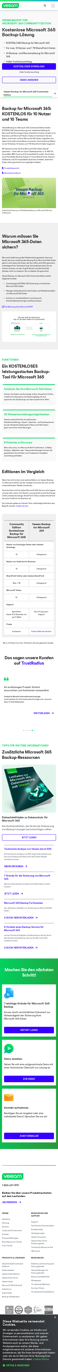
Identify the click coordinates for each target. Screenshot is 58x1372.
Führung (5, 1223)
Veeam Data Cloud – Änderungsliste (39, 1242)
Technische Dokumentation (42, 1225)
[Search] (45, 6)
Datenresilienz (8, 1270)
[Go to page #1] (24, 730)
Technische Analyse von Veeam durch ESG (28, 849)
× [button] (55, 1317)
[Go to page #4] (30, 730)
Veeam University (38, 1237)
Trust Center (7, 1245)
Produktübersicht (11, 168)
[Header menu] (53, 6)
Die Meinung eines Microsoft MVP (18, 306)
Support (34, 1221)
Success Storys (37, 1288)
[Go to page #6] (34, 730)
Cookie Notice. (41, 1359)
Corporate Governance (12, 1230)
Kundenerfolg (37, 1229)
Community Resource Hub (42, 1247)
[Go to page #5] (32, 730)
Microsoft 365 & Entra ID (12, 1285)
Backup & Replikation (11, 1296)
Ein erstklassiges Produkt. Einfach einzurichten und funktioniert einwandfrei (26, 688)
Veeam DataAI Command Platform (12, 1265)
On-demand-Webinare (40, 1284)
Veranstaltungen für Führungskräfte (39, 1271)
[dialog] (29, 1343)
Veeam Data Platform (11, 1274)
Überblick (6, 1219)
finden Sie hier (22, 506)
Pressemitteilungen (10, 1238)
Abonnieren (9, 1202)
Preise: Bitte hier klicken (41, 631)
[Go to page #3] (28, 730)
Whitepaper (36, 1280)
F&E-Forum (35, 1251)
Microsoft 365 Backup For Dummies (23, 903)
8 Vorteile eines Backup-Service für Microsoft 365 (24, 928)
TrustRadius (32, 663)
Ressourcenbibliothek (40, 1276)
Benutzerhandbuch (12, 173)
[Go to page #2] (26, 730)
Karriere (5, 1226)
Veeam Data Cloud (10, 1277)
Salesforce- (7, 1289)
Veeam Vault (7, 1281)
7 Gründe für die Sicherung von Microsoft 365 (27, 877)
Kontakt (5, 1234)
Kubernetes (7, 1292)
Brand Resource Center (12, 1241)
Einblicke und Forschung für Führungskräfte (42, 1265)
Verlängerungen (38, 1233)
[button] (29, 1365)
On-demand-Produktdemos (42, 1291)
